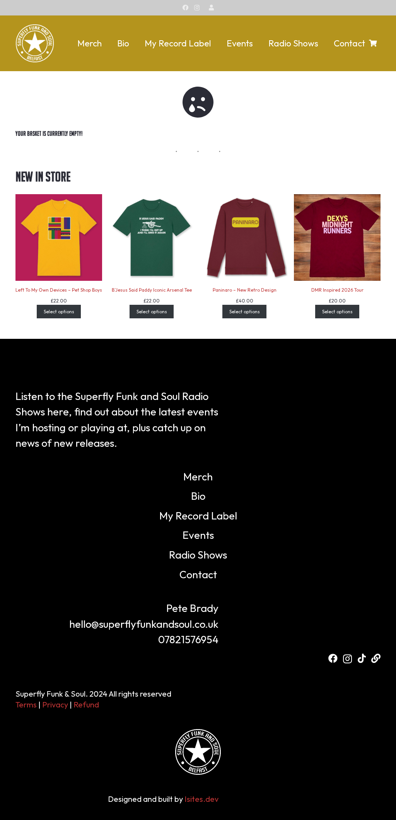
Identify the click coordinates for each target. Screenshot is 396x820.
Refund (86, 704)
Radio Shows (198, 554)
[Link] (211, 7)
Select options (59, 311)
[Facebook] (185, 7)
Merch (198, 476)
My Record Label (198, 515)
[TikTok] (362, 658)
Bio (198, 495)
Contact (198, 574)
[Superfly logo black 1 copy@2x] (34, 43)
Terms (26, 704)
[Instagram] (197, 8)
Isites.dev (201, 799)
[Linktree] (376, 658)
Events (198, 535)
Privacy (55, 704)
